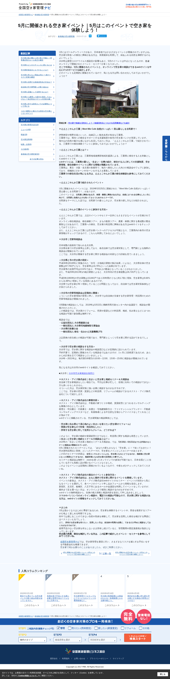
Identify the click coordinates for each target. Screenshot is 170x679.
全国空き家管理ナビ (26, 15)
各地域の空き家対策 (42, 15)
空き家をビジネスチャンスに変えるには (36, 65)
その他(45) (25, 149)
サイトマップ (118, 658)
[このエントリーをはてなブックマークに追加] (90, 37)
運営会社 (54, 658)
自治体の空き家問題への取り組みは (34, 87)
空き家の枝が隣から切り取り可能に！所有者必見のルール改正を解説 (36, 59)
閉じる (162, 674)
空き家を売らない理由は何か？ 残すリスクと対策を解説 (36, 76)
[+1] (94, 36)
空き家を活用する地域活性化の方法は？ (36, 82)
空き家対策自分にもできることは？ (34, 70)
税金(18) (24, 135)
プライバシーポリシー (99, 658)
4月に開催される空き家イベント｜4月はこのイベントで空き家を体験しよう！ (79, 553)
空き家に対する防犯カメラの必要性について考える (36, 105)
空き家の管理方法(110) (30, 125)
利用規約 (65, 658)
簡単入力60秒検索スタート (137, 638)
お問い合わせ (79, 658)
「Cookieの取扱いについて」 (27, 676)
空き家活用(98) (26, 139)
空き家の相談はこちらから (166, 148)
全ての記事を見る (37, 159)
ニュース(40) (26, 130)
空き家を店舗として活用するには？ (34, 92)
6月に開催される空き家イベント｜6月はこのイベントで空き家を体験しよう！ (131, 553)
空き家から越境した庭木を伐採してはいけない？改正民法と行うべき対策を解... (36, 98)
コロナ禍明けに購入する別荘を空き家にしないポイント (36, 112)
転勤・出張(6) (26, 144)
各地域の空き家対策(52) (30, 154)
